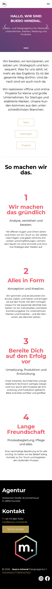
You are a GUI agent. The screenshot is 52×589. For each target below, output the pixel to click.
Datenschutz (24, 572)
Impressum (8, 572)
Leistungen (26, 134)
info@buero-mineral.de (14, 522)
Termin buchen (15, 529)
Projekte (26, 145)
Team (26, 122)
